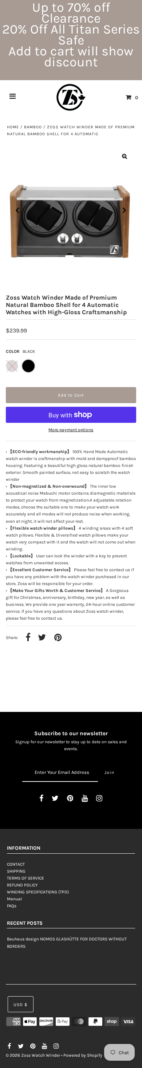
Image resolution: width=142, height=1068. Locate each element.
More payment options (70, 429)
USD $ (20, 1004)
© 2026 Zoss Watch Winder (33, 1055)
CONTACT (16, 864)
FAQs (11, 905)
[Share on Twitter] (42, 638)
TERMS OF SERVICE (25, 878)
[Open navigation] (12, 97)
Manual (14, 898)
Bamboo (33, 127)
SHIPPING (16, 871)
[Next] (125, 210)
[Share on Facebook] (28, 638)
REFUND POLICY (22, 885)
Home (13, 127)
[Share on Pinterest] (58, 638)
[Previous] (17, 210)
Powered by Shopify (82, 1055)
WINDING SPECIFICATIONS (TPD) (38, 891)
